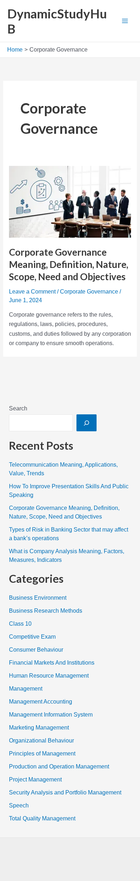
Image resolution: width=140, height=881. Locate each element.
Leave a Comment (32, 291)
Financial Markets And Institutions (51, 663)
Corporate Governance (89, 291)
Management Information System (51, 715)
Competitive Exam (32, 637)
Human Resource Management (49, 676)
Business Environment (37, 598)
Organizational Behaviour (41, 740)
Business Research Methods (45, 611)
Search (18, 408)
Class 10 (20, 624)
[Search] (86, 422)
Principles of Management (42, 753)
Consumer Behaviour (36, 650)
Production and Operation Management (59, 766)
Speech (19, 805)
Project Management (35, 779)
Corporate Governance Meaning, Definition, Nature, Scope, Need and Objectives (68, 264)
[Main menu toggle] (125, 21)
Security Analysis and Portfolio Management (65, 792)
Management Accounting (40, 702)
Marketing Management (39, 727)
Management (25, 689)
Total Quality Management (42, 818)
